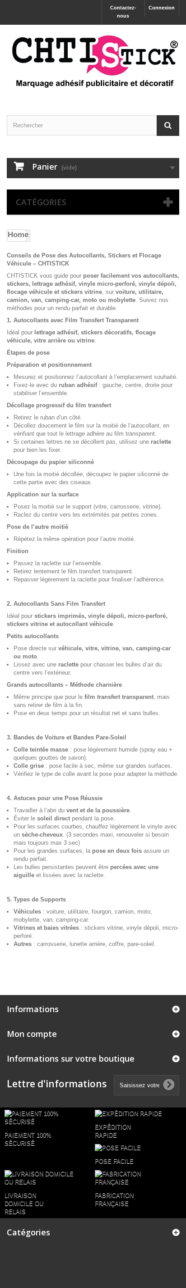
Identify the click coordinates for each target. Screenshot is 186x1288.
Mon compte (32, 1033)
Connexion (162, 7)
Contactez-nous (123, 11)
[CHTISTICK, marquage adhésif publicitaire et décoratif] (93, 62)
